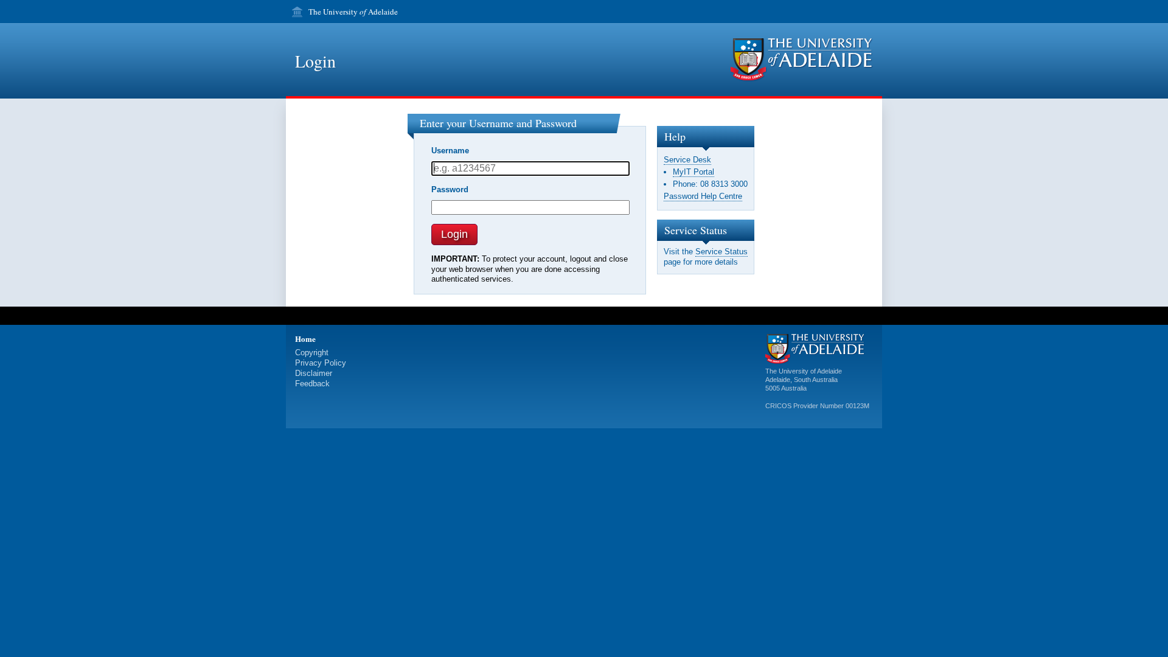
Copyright (311, 352)
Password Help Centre (703, 196)
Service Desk (687, 159)
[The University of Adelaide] (802, 60)
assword (449, 189)
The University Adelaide (353, 11)
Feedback (312, 383)
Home (305, 338)
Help (675, 136)
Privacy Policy (320, 362)
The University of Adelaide (803, 371)
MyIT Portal (693, 171)
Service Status (721, 251)
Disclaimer (313, 373)
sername (450, 150)
